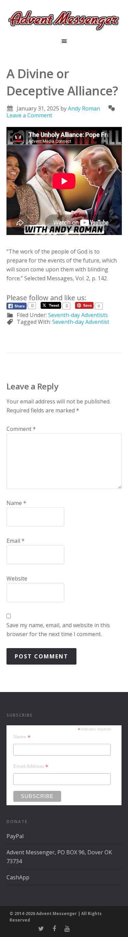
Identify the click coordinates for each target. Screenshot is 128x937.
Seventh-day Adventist (80, 322)
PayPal (15, 836)
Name (16, 503)
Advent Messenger (64, 20)
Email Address (30, 766)
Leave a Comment (29, 115)
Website (16, 578)
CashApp (17, 877)
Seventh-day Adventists (78, 315)
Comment (21, 429)
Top (120, 928)
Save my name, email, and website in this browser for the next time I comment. (58, 629)
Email (15, 540)
